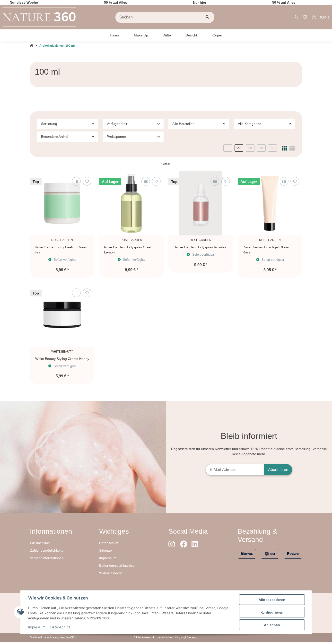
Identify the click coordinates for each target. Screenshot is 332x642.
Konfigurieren (272, 612)
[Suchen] (207, 17)
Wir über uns (40, 543)
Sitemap (105, 550)
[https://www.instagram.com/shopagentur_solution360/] (171, 544)
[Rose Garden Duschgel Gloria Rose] (270, 203)
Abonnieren (278, 470)
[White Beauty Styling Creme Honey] (62, 315)
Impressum (107, 558)
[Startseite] (31, 45)
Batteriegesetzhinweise (117, 565)
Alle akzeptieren (272, 600)
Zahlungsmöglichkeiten (47, 550)
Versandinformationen (47, 558)
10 (227, 148)
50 (272, 148)
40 (261, 148)
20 (239, 148)
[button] (296, 17)
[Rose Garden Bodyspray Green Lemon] (131, 203)
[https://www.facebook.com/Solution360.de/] (183, 544)
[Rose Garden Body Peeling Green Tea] (62, 203)
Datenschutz (108, 543)
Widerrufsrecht (110, 573)
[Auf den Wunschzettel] (87, 181)
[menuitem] (115, 35)
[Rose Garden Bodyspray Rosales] (200, 203)
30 (250, 148)
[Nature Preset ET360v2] (39, 17)
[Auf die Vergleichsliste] (76, 181)
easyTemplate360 (64, 637)
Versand (192, 637)
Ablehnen (272, 625)
